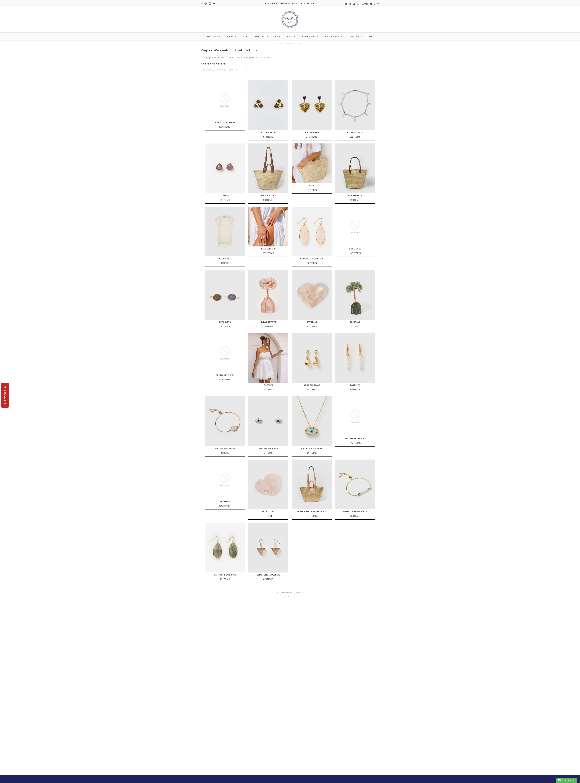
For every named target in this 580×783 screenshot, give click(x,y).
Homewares (309, 36)
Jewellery (260, 36)
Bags (290, 36)
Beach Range (332, 36)
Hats (277, 36)
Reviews (5, 395)
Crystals (354, 36)
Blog (372, 36)
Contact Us (568, 780)
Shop (230, 36)
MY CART (366, 3)
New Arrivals (212, 36)
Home (281, 44)
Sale (244, 36)
